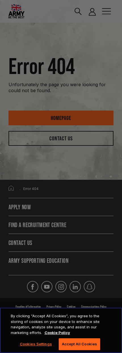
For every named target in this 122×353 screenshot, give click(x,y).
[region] (61, 330)
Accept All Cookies (79, 344)
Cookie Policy (57, 332)
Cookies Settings (36, 344)
